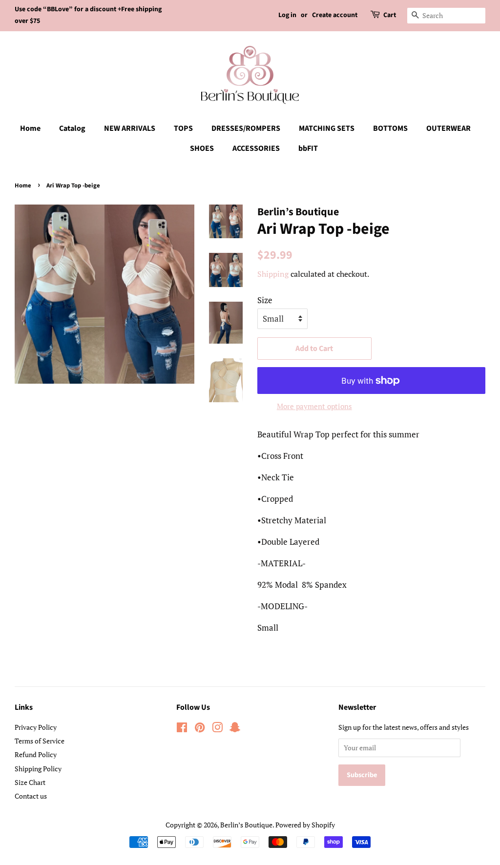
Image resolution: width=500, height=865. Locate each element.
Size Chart (30, 782)
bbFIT (308, 148)
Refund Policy (36, 754)
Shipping (273, 273)
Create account (334, 15)
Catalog (72, 128)
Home (30, 128)
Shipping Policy (38, 768)
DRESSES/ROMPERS (245, 128)
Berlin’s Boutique (246, 824)
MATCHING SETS (326, 128)
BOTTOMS (390, 128)
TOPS (183, 128)
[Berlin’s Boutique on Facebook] (182, 729)
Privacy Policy (36, 727)
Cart (389, 15)
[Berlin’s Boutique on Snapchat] (234, 729)
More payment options (314, 406)
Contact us (31, 796)
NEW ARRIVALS (129, 128)
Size (264, 300)
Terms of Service (39, 740)
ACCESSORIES (256, 148)
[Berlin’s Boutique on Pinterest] (199, 729)
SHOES (202, 148)
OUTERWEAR (448, 128)
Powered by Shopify (305, 824)
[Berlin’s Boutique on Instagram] (217, 729)
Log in (287, 15)
